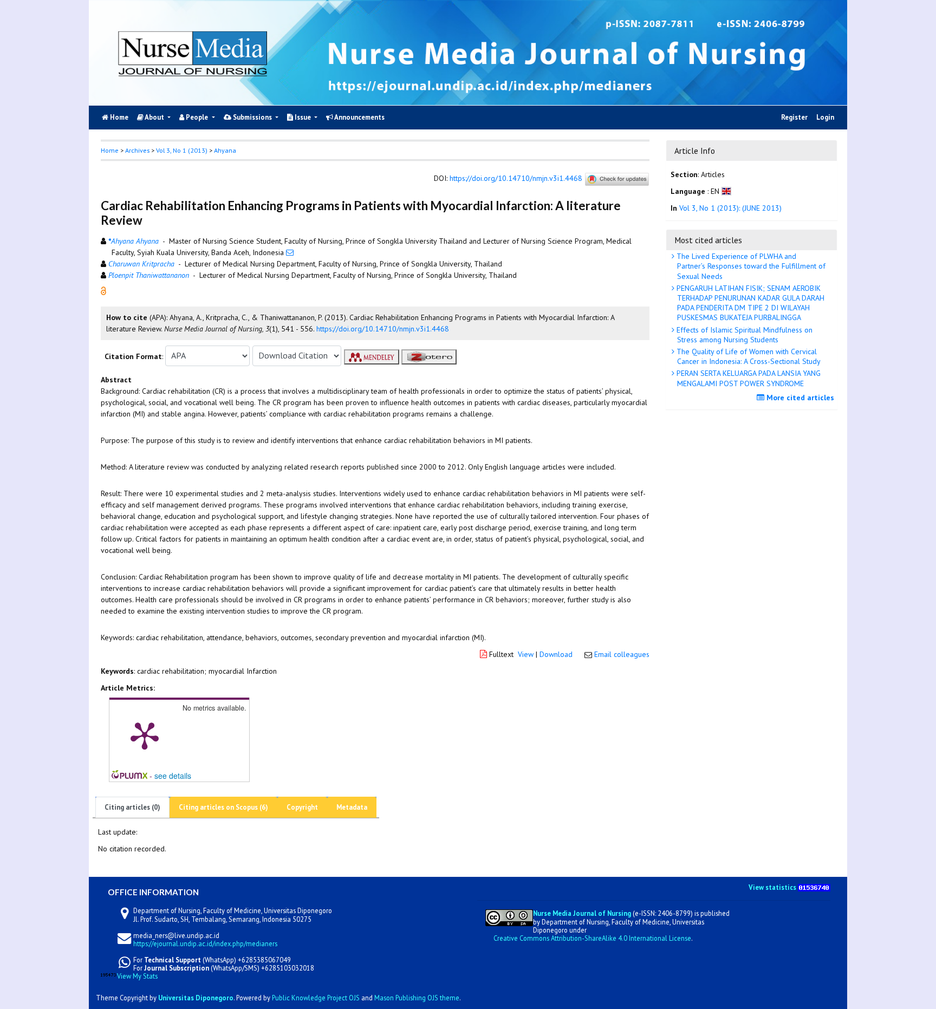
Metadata (351, 807)
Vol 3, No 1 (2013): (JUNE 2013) (730, 208)
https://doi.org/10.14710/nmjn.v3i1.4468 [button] (382, 329)
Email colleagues (621, 654)
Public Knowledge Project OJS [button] (316, 997)
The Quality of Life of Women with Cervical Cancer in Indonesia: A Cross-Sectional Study (747, 356)
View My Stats (137, 976)
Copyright (302, 807)
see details (172, 775)
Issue (303, 117)
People (197, 117)
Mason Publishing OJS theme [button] (416, 997)
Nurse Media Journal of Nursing (582, 913)
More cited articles (799, 397)
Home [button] (110, 150)
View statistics (772, 886)
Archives (137, 150)
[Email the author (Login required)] (290, 252)
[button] (103, 290)
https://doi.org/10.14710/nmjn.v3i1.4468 (516, 179)
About (155, 117)
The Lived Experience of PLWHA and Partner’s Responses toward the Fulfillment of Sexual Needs (750, 266)
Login (825, 117)
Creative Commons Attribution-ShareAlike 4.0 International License (592, 937)
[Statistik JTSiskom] (814, 886)
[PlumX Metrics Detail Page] (144, 734)
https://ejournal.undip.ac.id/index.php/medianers (205, 943)
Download (556, 654)
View (526, 654)
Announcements (359, 117)
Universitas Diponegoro (195, 997)
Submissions (252, 117)
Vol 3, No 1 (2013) (181, 150)
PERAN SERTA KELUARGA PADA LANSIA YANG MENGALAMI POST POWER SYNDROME (747, 378)
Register (794, 117)
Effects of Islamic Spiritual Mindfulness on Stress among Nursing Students (743, 334)
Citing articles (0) (132, 807)
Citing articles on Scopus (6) (223, 807)
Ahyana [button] (225, 150)
